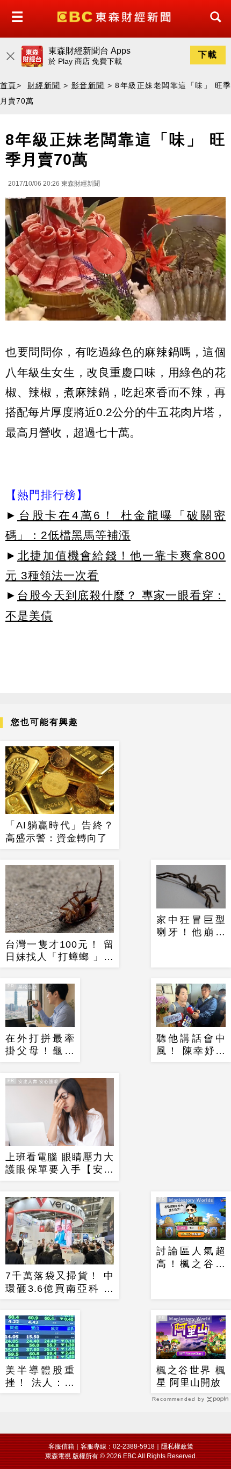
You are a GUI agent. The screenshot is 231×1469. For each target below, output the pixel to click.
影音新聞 (88, 85)
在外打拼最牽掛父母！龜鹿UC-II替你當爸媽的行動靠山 (40, 1045)
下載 (208, 54)
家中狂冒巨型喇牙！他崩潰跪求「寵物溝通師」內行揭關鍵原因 (191, 926)
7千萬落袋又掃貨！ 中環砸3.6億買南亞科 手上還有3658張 (59, 1282)
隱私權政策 (177, 1446)
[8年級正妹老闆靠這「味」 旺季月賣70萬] (115, 261)
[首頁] (115, 15)
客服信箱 (61, 1446)
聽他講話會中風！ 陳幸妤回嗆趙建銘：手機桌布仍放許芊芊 (191, 1045)
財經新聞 (44, 85)
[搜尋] (212, 26)
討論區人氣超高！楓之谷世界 (191, 1258)
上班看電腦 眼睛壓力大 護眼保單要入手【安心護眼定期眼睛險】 (59, 1164)
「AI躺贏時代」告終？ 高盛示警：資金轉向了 (59, 831)
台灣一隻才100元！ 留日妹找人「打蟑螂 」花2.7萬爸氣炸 (59, 951)
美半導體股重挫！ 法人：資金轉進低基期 (40, 1377)
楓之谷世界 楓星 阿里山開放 (191, 1376)
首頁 (8, 85)
